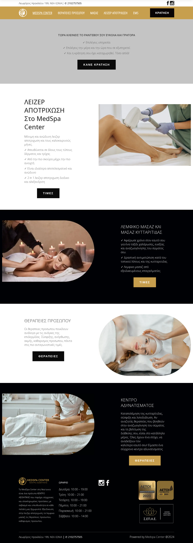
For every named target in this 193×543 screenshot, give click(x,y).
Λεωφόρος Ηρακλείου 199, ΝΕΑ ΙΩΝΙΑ (40, 3)
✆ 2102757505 (73, 3)
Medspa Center (155, 537)
